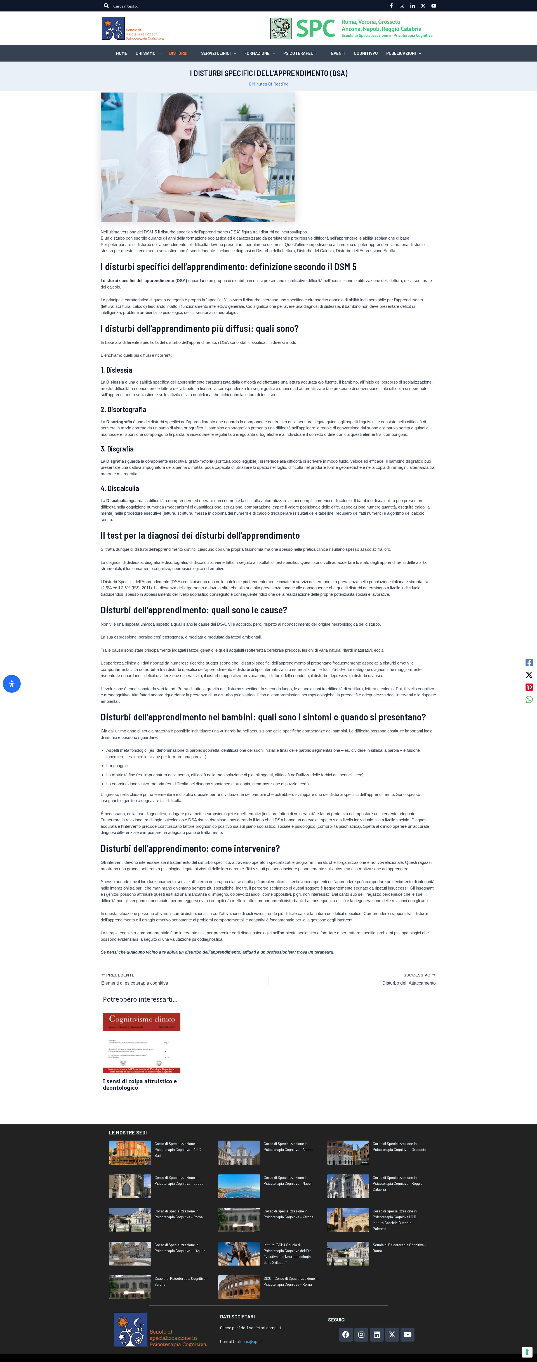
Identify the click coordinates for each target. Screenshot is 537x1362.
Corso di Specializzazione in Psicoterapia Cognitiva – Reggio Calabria (398, 1183)
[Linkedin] (412, 5)
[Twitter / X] (529, 674)
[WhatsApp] (529, 699)
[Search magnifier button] (106, 6)
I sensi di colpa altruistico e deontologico (140, 1084)
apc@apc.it (252, 1341)
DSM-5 (150, 232)
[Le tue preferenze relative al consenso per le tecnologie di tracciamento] (527, 1352)
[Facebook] (391, 5)
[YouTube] (433, 5)
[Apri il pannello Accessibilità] (12, 684)
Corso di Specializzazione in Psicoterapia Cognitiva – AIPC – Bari (179, 1149)
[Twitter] (423, 5)
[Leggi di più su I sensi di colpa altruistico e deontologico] (142, 1043)
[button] (158, 53)
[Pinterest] (529, 687)
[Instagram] (401, 5)
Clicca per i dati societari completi (251, 1327)
